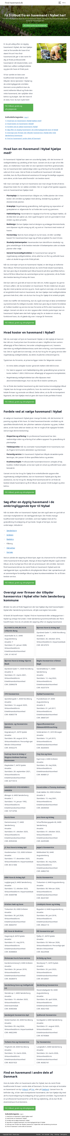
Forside (38, 1134)
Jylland (25, 1089)
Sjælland (45, 1089)
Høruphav (11, 548)
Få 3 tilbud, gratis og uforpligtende (35, 25)
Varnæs (10, 552)
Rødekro (10, 539)
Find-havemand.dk (14, 2)
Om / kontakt (45, 1134)
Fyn (32, 1089)
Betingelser (64, 1134)
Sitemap (56, 1134)
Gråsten (10, 535)
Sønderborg (12, 530)
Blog (52, 1134)
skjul (26, 117)
